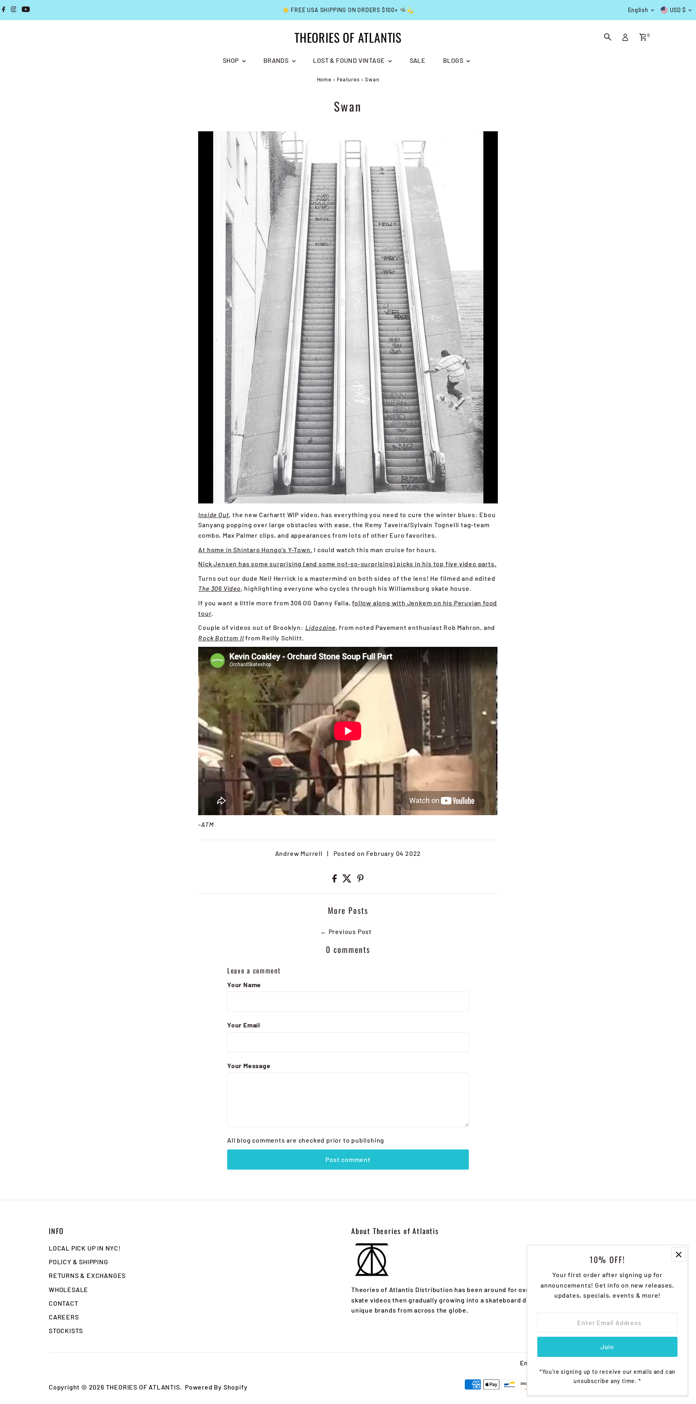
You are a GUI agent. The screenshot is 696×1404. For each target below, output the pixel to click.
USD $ (678, 9)
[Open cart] (643, 37)
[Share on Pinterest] (360, 880)
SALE (418, 60)
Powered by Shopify (216, 1387)
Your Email (243, 1025)
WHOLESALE (68, 1289)
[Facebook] (3, 10)
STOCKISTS (66, 1330)
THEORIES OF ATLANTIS (348, 37)
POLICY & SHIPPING (78, 1261)
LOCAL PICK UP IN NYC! (85, 1248)
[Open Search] (607, 37)
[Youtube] (26, 10)
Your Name (244, 984)
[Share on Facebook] (335, 880)
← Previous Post (346, 931)
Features (348, 79)
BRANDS (276, 60)
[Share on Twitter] (347, 880)
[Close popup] (678, 1254)
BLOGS (453, 60)
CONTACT (64, 1303)
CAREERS (64, 1317)
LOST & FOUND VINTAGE (349, 60)
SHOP (231, 60)
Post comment (348, 1159)
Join (607, 1346)
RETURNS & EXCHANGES (87, 1275)
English (638, 9)
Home (324, 79)
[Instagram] (14, 10)
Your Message (249, 1065)
